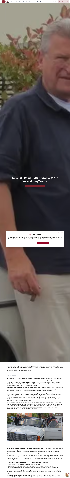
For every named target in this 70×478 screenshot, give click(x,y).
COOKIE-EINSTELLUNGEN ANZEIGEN (29, 243)
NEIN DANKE (60, 232)
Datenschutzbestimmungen (14, 240)
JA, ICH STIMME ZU (43, 243)
